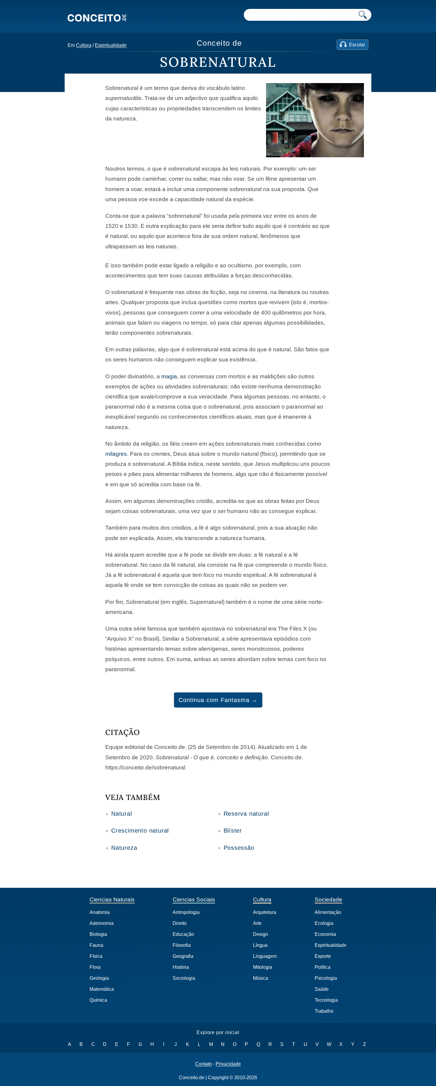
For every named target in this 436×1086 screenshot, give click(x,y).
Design (260, 934)
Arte (257, 923)
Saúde (322, 989)
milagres (116, 454)
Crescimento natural (140, 830)
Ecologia (324, 923)
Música (260, 978)
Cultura (83, 45)
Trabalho (324, 1011)
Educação (183, 934)
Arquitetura (264, 912)
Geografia (183, 956)
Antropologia (186, 912)
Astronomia (102, 923)
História (181, 967)
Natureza (124, 847)
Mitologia (262, 967)
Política (322, 967)
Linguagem (265, 956)
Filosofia (182, 945)
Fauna (96, 945)
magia (169, 376)
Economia (325, 934)
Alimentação (328, 912)
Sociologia (184, 978)
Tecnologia (326, 1000)
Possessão (239, 847)
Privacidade (228, 1064)
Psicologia (326, 978)
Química (98, 1000)
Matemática (102, 989)
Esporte (323, 956)
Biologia (98, 934)
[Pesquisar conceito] (363, 14)
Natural (121, 813)
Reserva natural (246, 813)
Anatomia (100, 912)
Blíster (233, 830)
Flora (95, 967)
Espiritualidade (111, 45)
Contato (203, 1064)
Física (96, 956)
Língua (260, 945)
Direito (180, 923)
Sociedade (328, 899)
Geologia (99, 978)
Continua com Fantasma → (218, 700)
